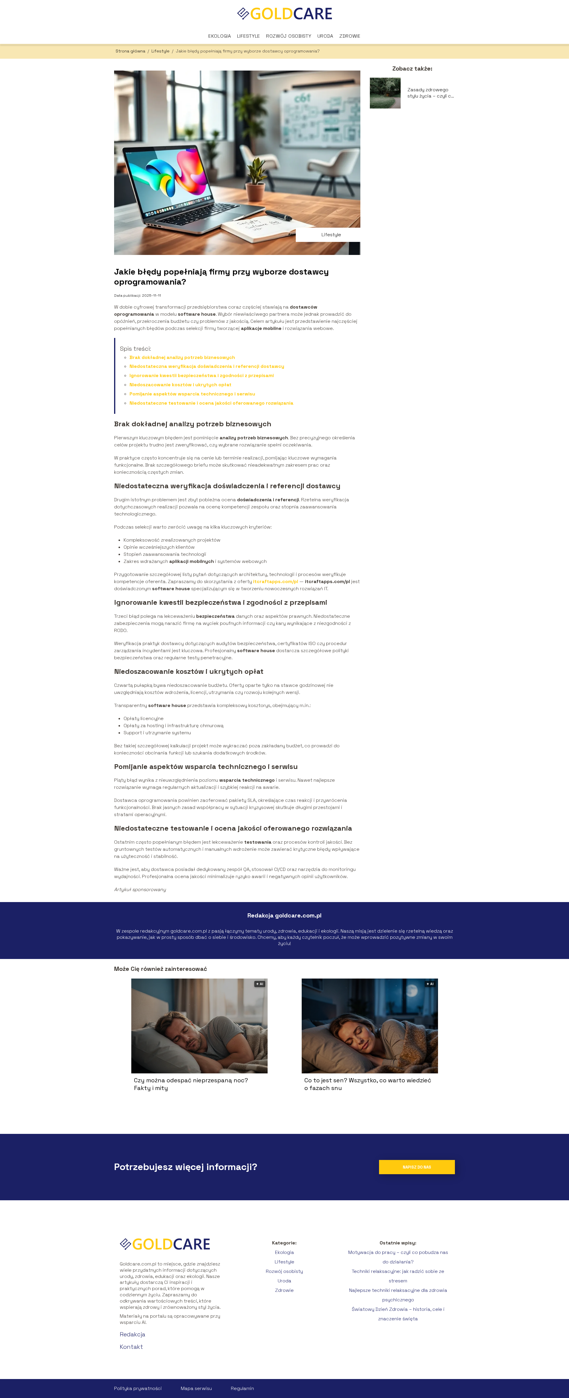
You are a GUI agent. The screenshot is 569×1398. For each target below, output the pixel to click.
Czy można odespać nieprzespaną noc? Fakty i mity (191, 1084)
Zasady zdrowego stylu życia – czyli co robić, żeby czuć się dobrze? (430, 93)
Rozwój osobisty (288, 36)
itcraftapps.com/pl (275, 581)
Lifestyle (248, 36)
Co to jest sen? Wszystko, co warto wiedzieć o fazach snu (367, 1084)
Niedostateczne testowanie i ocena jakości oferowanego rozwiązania (211, 403)
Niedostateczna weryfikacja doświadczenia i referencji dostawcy (207, 366)
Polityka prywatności (138, 1388)
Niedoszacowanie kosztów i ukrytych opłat (180, 385)
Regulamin (242, 1388)
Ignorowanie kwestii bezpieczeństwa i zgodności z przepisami (202, 375)
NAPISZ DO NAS (417, 1167)
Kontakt (131, 1347)
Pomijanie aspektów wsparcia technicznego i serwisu (192, 394)
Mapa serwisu (196, 1388)
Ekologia (219, 36)
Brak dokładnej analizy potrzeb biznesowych (182, 357)
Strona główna (131, 51)
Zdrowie (350, 36)
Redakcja (132, 1334)
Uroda (325, 36)
